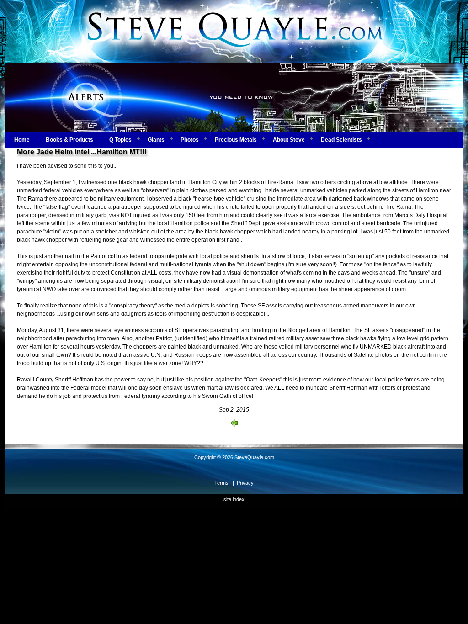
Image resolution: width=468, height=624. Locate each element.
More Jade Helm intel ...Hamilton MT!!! (82, 152)
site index (234, 499)
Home (22, 140)
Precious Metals (236, 140)
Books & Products (69, 140)
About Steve (289, 140)
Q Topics (120, 140)
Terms (221, 483)
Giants (156, 140)
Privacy (245, 483)
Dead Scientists (341, 140)
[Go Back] (234, 425)
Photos (190, 140)
